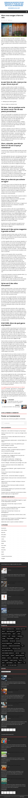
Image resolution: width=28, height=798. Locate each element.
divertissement (10, 638)
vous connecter (9, 418)
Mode (2, 543)
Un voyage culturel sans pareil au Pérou (16, 738)
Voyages (3, 558)
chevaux (13, 636)
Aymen (11, 20)
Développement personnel (7, 514)
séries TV (20, 662)
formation (4, 645)
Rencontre (3, 549)
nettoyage (22, 657)
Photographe (5, 660)
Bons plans (3, 534)
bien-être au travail (6, 633)
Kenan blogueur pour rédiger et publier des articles (11, 564)
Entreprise (3, 536)
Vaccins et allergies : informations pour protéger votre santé (14, 462)
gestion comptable (6, 648)
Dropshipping (5, 641)
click (2, 507)
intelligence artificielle (7, 650)
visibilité (4, 665)
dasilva (2, 521)
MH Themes (22, 796)
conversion (20, 636)
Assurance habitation (20, 628)
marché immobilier (20, 655)
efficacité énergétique (7, 643)
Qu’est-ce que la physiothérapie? (14, 765)
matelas (9, 657)
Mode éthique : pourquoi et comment (9, 447)
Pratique (3, 547)
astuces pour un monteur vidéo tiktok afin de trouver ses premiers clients (16, 703)
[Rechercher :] (14, 423)
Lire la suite (4, 686)
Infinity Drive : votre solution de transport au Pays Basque (13, 430)
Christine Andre (4, 518)
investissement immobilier (8, 653)
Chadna (2, 503)
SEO (15, 662)
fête (23, 645)
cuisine (3, 638)
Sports (2, 554)
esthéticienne (17, 643)
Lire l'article (4, 579)
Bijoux (14, 633)
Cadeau (18, 633)
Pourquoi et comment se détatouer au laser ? (17, 568)
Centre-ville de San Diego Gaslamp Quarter (16, 778)
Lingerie (23, 653)
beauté (3, 631)
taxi (24, 662)
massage (4, 657)
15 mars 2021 (5, 20)
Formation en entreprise (14, 645)
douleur (17, 638)
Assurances (3, 528)
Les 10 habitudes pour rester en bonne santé (10, 453)
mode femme (15, 657)
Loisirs (2, 539)
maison (12, 655)
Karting (17, 653)
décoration (12, 641)
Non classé (3, 545)
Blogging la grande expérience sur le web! (16, 752)
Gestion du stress (16, 648)
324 (11, 622)
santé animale (9, 662)
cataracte (4, 636)
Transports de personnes (6, 556)
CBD (9, 636)
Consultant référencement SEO (7, 734)
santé (3, 662)
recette (20, 660)
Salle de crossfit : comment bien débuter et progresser (12, 475)
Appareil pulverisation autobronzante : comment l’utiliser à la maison (15, 716)
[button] (26, 12)
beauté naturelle (11, 631)
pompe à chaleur (13, 660)
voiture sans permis (12, 665)
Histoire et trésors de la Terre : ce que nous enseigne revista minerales (16, 690)
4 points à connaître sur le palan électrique (16, 595)
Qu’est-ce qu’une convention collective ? (15, 521)
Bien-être (3, 532)
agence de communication (8, 628)
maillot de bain (5, 655)
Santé (2, 552)
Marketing (3, 541)
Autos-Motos (4, 530)
